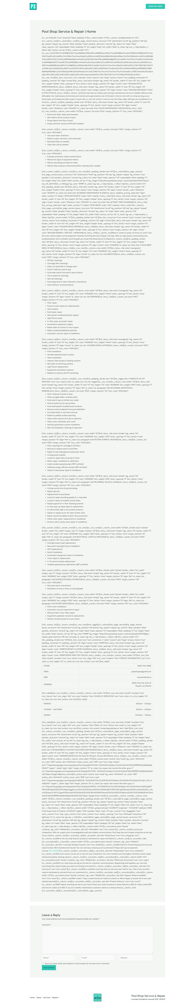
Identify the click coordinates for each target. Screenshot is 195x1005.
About (118, 6)
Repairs (138, 6)
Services (128, 6)
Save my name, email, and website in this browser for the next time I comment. (77, 963)
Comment (46, 925)
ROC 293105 (54, 851)
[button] (155, 6)
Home (109, 6)
